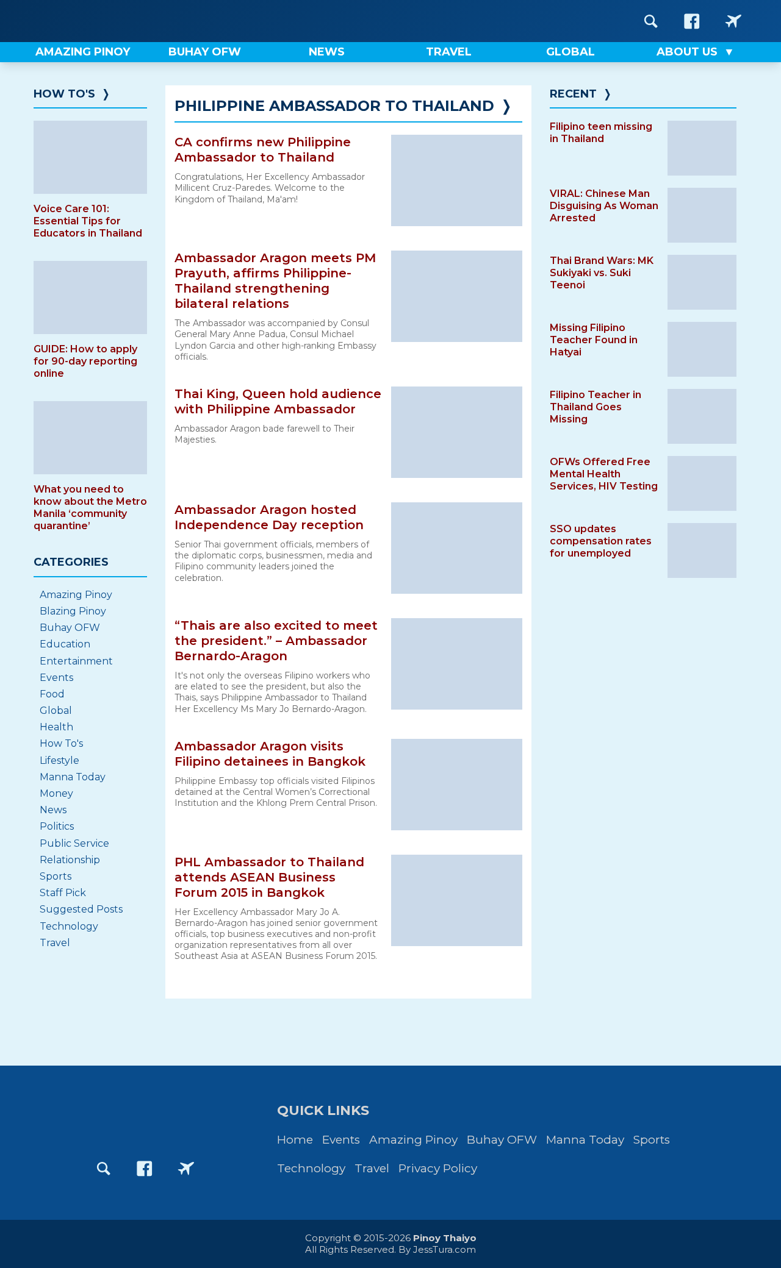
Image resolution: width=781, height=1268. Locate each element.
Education (65, 644)
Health (56, 727)
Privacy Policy (437, 1168)
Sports (55, 876)
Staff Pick (63, 893)
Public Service (74, 843)
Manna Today (73, 777)
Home (295, 1140)
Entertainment (76, 661)
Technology (69, 926)
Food (52, 694)
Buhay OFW (70, 627)
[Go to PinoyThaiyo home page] (109, 21)
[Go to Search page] (651, 21)
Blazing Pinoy (73, 611)
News (53, 810)
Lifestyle (59, 760)
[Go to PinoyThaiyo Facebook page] (692, 21)
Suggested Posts (81, 909)
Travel (55, 943)
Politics (57, 826)
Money (56, 793)
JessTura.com (444, 1249)
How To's (64, 94)
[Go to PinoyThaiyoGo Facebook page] (733, 21)
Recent (573, 94)
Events (56, 677)
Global (56, 710)
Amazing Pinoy (76, 594)
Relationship (70, 860)
